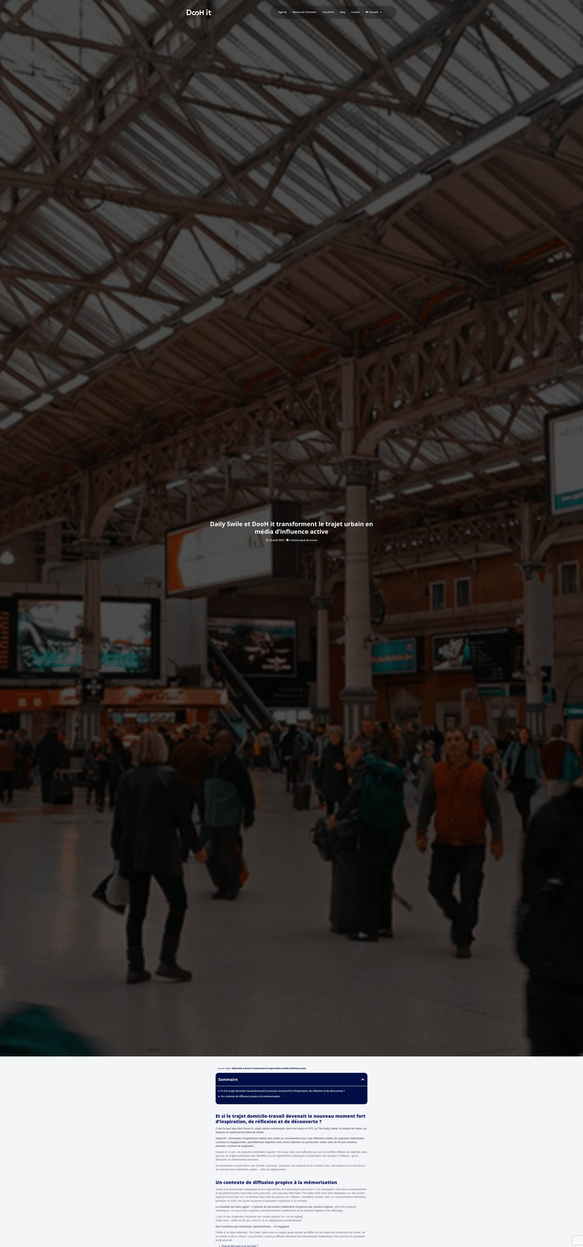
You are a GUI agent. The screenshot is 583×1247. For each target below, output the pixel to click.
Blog (342, 12)
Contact (355, 12)
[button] (363, 1079)
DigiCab (282, 12)
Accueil (221, 1068)
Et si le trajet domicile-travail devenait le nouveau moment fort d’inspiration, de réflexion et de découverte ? (283, 1091)
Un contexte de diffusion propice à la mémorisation (250, 1096)
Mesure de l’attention (304, 12)
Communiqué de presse (303, 540)
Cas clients (328, 12)
